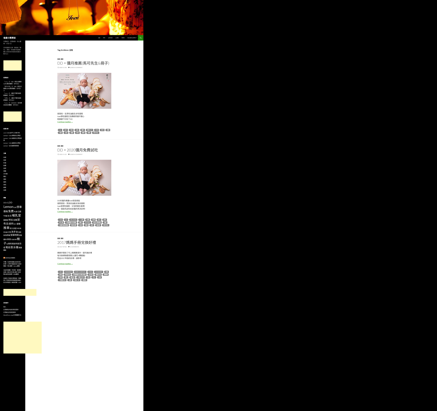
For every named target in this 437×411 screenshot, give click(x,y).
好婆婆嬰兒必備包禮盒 (79, 274)
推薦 (108, 130)
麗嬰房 (84, 280)
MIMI (123, 37)
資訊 (4, 185)
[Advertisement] (12, 65)
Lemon (110, 37)
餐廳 (20, 248)
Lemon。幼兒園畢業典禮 (11, 146)
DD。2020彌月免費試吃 (77, 150)
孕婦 (60, 277)
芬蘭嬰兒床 (62, 280)
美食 (9, 239)
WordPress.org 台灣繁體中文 (12, 315)
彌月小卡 (89, 130)
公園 (19, 211)
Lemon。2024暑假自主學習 (11, 143)
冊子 (66, 130)
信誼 (106, 272)
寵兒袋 (72, 277)
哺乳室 (16, 215)
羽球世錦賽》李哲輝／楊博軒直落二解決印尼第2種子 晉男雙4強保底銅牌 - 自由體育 (12, 272)
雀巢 (70, 280)
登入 (4, 307)
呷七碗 (61, 222)
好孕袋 (91, 274)
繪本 (5, 239)
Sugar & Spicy (131, 37)
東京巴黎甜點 (97, 222)
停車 (19, 206)
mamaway (68, 272)
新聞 (4, 165)
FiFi (104, 37)
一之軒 (81, 219)
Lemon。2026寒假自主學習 (11, 135)
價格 (5, 211)
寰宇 (66, 277)
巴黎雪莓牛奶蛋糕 (71, 222)
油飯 (60, 132)
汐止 (94, 277)
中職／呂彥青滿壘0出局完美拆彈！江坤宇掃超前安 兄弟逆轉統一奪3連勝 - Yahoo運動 (12, 264)
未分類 (5, 174)
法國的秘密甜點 (63, 225)
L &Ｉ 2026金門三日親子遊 (11, 133)
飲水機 (14, 247)
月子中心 (87, 222)
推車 (6, 228)
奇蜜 (60, 274)
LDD (10, 202)
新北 (11, 228)
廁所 (11, 223)
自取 (66, 132)
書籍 (4, 171)
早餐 (18, 228)
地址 (10, 219)
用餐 (20, 235)
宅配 (71, 130)
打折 (96, 130)
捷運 (18, 224)
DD (99, 37)
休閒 (4, 157)
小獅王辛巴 (81, 277)
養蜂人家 (76, 280)
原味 (105, 219)
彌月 (83, 130)
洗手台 (14, 231)
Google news (10, 258)
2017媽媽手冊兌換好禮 (76, 242)
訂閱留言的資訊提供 (9, 312)
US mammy (98, 272)
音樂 (4, 190)
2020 (60, 219)
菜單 (15, 239)
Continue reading (65, 122)
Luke (117, 37)
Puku (90, 272)
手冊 (88, 277)
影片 (15, 224)
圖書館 (5, 220)
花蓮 (12, 239)
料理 (4, 163)
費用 (10, 244)
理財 (62, 59)
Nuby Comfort (80, 272)
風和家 (98, 225)
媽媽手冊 (98, 274)
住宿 (15, 207)
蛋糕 (72, 132)
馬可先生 (95, 132)
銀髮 (4, 187)
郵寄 (89, 132)
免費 (93, 219)
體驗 (4, 250)
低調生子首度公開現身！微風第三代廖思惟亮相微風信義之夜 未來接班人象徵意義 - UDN (12, 280)
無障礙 (7, 235)
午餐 (5, 216)
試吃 (77, 132)
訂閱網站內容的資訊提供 (10, 309)
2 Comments (74, 247)
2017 (60, 272)
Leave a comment (76, 67)
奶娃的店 (67, 274)
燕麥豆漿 (73, 225)
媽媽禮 (106, 274)
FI (6, 203)
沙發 (9, 232)
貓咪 (4, 182)
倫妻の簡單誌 (9, 38)
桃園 (6, 232)
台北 (9, 215)
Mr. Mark (73, 219)
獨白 (4, 176)
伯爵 (88, 219)
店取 (77, 130)
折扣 (102, 130)
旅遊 (4, 168)
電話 (8, 247)
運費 (83, 132)
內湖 (15, 212)
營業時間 (14, 235)
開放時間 (15, 244)
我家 (58, 59)
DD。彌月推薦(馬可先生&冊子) (83, 63)
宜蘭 (15, 220)
